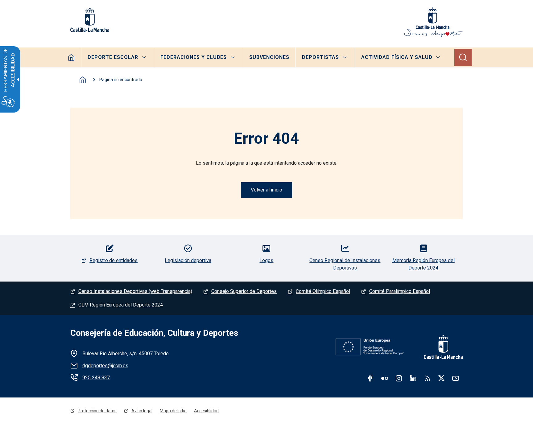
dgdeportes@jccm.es (105, 365)
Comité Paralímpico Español (399, 291)
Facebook (370, 378)
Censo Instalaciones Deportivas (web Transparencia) (135, 291)
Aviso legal (141, 410)
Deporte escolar (113, 57)
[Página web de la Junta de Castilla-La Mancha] (89, 19)
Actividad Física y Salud (396, 57)
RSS (427, 378)
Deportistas (320, 57)
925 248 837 (96, 378)
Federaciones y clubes (193, 57)
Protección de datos (97, 410)
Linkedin (413, 378)
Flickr (385, 378)
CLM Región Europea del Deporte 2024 (120, 305)
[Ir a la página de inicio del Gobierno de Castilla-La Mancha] (439, 347)
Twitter (441, 378)
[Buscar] (463, 57)
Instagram (399, 378)
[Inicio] (433, 22)
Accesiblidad (206, 410)
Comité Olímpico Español (323, 291)
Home (71, 57)
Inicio (82, 80)
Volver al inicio (266, 190)
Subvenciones (269, 57)
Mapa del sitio (173, 410)
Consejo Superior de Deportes (244, 291)
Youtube (455, 378)
